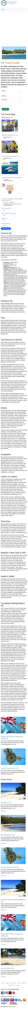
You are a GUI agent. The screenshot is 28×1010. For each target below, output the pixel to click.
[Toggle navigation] (3, 9)
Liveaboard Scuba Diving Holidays (12, 177)
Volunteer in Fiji (6, 802)
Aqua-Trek (5, 218)
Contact (18, 985)
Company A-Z (23, 983)
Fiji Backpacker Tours (8, 835)
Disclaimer (7, 983)
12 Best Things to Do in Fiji (9, 768)
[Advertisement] (14, 30)
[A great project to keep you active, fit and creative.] (10, 147)
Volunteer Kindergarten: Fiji (9, 135)
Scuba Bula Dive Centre (9, 213)
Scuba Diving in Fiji (7, 968)
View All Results (6, 228)
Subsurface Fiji (6, 223)
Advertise (10, 985)
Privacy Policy (13, 983)
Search (18, 983)
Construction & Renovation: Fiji (11, 156)
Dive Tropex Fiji (6, 208)
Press (14, 985)
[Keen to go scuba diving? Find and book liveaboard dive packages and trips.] (10, 168)
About (3, 983)
